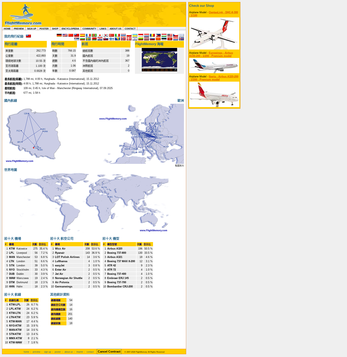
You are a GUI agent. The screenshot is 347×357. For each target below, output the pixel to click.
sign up (47, 352)
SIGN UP (31, 28)
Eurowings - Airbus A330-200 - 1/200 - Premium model (211, 54)
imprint (80, 352)
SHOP (55, 28)
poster (58, 352)
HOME (7, 28)
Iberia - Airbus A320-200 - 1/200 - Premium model (213, 78)
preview (36, 352)
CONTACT (130, 28)
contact (90, 352)
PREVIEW (19, 28)
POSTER (44, 28)
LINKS (103, 28)
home (26, 352)
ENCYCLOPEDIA (70, 28)
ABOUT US (115, 28)
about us (68, 352)
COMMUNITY (89, 28)
